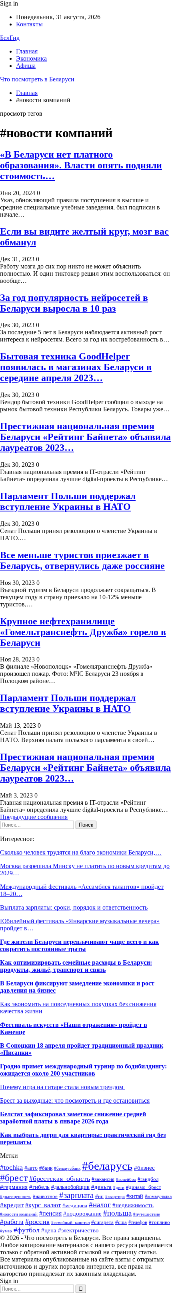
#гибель (39, 1187)
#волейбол (126, 1179)
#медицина (74, 1205)
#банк (45, 1168)
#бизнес (144, 1168)
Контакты (29, 24)
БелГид (10, 37)
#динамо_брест (143, 1187)
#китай (134, 1196)
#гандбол (148, 1179)
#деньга (101, 1186)
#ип (99, 1196)
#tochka (11, 1167)
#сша (121, 1222)
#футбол (27, 1230)
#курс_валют (43, 1205)
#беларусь (107, 1165)
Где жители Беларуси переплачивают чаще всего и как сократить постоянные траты (79, 945)
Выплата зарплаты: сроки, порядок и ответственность (74, 907)
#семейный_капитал (70, 1222)
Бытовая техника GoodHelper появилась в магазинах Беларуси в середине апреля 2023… (76, 367)
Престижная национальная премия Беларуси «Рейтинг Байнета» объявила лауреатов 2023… (85, 437)
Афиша (26, 65)
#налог (100, 1204)
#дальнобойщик (70, 1187)
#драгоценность (15, 1196)
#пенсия (50, 1213)
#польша (117, 1213)
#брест (14, 1178)
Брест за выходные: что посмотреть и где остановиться (75, 1100)
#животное (45, 1196)
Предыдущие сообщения (34, 816)
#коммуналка (158, 1196)
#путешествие (146, 1214)
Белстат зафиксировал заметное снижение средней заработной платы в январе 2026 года (73, 1118)
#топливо (159, 1222)
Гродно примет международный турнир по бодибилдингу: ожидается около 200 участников (83, 1070)
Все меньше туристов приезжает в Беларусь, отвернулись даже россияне (82, 560)
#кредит (12, 1205)
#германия (14, 1186)
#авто (31, 1168)
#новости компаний (19, 1214)
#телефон (137, 1222)
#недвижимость (133, 1205)
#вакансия (103, 1179)
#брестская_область (59, 1178)
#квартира (115, 1196)
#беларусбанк (67, 1168)
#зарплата (76, 1195)
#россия (37, 1222)
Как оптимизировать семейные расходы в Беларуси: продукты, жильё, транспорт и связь (76, 966)
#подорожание (82, 1213)
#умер (6, 1231)
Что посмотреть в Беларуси (37, 79)
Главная (27, 51)
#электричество (78, 1230)
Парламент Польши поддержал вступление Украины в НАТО (68, 501)
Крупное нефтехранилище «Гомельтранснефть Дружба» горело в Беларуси (83, 632)
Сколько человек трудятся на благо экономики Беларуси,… (81, 852)
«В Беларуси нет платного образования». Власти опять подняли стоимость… (81, 165)
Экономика (31, 58)
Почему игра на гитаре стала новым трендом (62, 1087)
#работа (12, 1222)
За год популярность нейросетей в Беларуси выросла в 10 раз (74, 303)
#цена (48, 1230)
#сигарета (102, 1222)
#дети (118, 1187)
